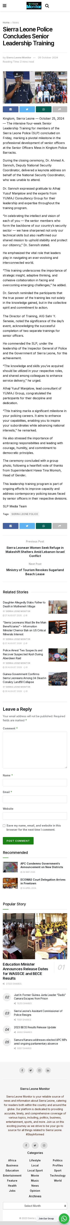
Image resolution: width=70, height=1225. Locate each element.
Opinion (35, 1190)
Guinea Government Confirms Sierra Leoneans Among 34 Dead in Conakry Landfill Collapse (24, 678)
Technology (58, 1175)
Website (8, 808)
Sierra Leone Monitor (18, 57)
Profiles (58, 1165)
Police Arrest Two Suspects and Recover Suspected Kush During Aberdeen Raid (23, 654)
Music (35, 1180)
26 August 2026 (13, 667)
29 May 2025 (28, 872)
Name (8, 775)
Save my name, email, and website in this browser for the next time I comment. (34, 827)
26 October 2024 (48, 57)
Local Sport (35, 1170)
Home (6, 22)
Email (7, 792)
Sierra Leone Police (25, 514)
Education (12, 1170)
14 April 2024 (29, 888)
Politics (58, 1160)
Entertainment (12, 1175)
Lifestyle (35, 1160)
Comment (10, 728)
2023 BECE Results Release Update (35, 1027)
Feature (12, 1180)
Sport (57, 1170)
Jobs (12, 1190)
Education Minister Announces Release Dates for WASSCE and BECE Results (25, 971)
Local (35, 1165)
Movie (35, 1175)
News (16, 22)
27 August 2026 (13, 615)
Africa (12, 1160)
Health (12, 1185)
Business (12, 1165)
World (58, 1180)
